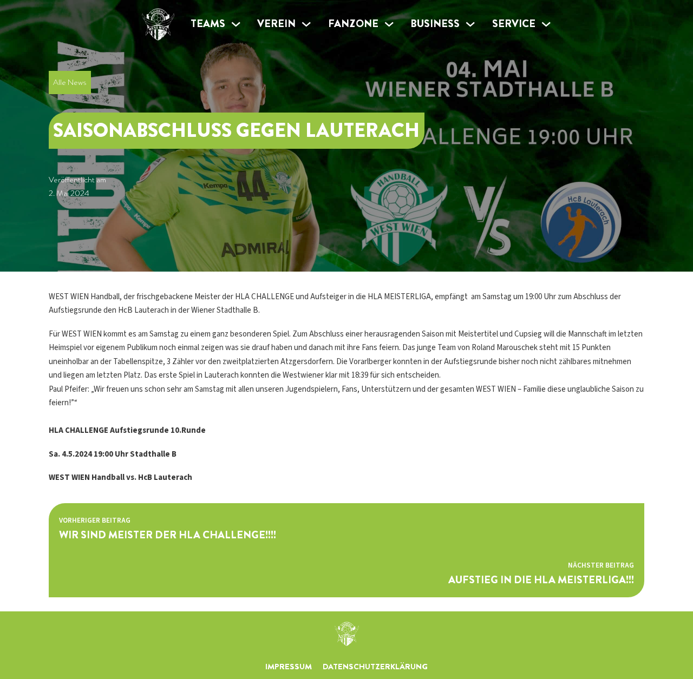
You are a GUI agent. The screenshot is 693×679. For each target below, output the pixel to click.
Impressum (288, 667)
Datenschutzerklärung (375, 667)
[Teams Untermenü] (236, 24)
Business (435, 23)
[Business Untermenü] (470, 24)
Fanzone (353, 23)
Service (513, 23)
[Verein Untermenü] (306, 24)
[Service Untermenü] (546, 24)
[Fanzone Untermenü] (389, 24)
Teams (208, 23)
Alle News (69, 82)
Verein (276, 23)
